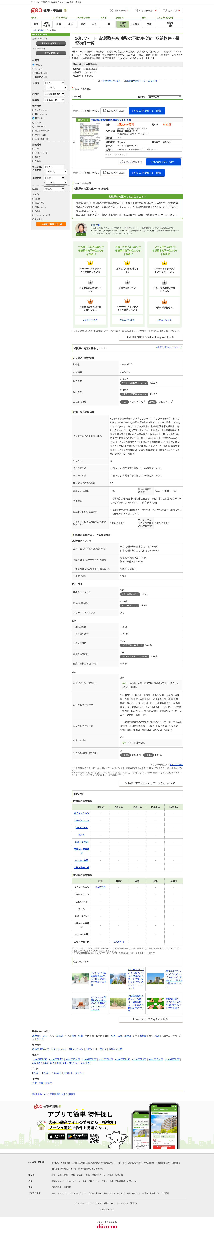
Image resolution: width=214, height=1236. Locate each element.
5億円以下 (86, 1063)
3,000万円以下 (72, 1059)
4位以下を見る (90, 320)
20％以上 (79, 1073)
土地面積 (36, 178)
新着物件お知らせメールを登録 (141, 81)
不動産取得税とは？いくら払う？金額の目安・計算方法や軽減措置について (136, 1003)
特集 (54, 1193)
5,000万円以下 (106, 1059)
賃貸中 (38, 199)
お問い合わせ (109, 1203)
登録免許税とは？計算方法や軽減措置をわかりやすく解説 (173, 1003)
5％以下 (36, 1073)
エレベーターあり (42, 215)
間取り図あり (40, 207)
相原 (157, 1035)
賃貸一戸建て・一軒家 (80, 1175)
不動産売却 (56, 1187)
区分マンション (41, 110)
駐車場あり (39, 219)
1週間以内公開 (41, 77)
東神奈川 (36, 1035)
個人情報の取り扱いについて (64, 1169)
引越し (60, 1193)
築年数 (35, 100)
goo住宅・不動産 (36, 1162)
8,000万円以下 (156, 1059)
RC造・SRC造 (41, 153)
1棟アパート (40, 118)
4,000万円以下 (89, 1059)
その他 (38, 161)
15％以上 (68, 1073)
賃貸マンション (98, 1175)
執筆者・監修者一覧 (150, 1193)
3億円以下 (62, 1063)
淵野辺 (127, 1035)
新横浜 (59, 1035)
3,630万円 (101, 887)
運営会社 (134, 1203)
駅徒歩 (35, 188)
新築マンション (58, 1181)
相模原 (143, 1035)
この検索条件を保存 (111, 81)
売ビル (38, 122)
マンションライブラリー (76, 1193)
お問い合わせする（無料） (163, 161)
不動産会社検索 (95, 1193)
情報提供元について (40, 1094)
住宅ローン (131, 1181)
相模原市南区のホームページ (169, 347)
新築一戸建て (88, 1181)
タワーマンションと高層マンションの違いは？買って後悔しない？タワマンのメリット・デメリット (136, 978)
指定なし (38, 65)
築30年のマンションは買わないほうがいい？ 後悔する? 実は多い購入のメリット (174, 979)
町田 (113, 1035)
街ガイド (121, 1193)
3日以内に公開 (41, 73)
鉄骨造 (38, 157)
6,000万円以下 (122, 1059)
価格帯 (35, 83)
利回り (35, 94)
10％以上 (56, 1073)
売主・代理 (39, 203)
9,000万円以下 (172, 1059)
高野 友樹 (95, 225)
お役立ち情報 (34, 1193)
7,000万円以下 (139, 1059)
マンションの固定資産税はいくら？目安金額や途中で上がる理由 (98, 978)
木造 (37, 149)
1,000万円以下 (39, 1059)
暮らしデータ (109, 1193)
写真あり (38, 211)
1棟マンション (41, 114)
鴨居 (74, 1035)
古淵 (120, 1035)
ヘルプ (98, 1203)
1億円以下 (37, 1063)
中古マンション (73, 1181)
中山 (80, 1035)
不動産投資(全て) (40, 1049)
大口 (45, 1035)
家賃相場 (119, 1175)
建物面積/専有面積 (37, 168)
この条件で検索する (49, 224)
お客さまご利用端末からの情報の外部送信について (94, 1163)
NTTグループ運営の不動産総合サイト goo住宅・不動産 (56, 2)
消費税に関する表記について (90, 1169)
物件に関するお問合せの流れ (130, 1163)
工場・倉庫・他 (41, 139)
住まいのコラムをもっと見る (151, 1019)
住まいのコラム (133, 1193)
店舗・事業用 (63, 1175)
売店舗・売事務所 (42, 130)
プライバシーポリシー (84, 1203)
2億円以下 (49, 1063)
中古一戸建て (101, 1181)
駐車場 (110, 1175)
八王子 (40, 1039)
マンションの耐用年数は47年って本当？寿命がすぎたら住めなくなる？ (98, 1003)
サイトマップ (122, 1203)
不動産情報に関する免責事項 (62, 1094)
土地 (111, 1181)
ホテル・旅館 (40, 135)
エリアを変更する (51, 53)
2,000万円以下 (56, 1059)
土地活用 (67, 1187)
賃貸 (54, 1175)
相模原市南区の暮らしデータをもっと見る (151, 783)
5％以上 (46, 1073)
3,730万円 (119, 941)
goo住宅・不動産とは (61, 1163)
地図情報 (165, 1193)
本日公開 (38, 69)
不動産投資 (120, 1181)
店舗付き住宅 (40, 126)
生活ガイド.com (176, 764)
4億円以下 (74, 1063)
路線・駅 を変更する (51, 43)
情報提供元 (149, 1163)
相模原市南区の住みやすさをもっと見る (151, 337)
